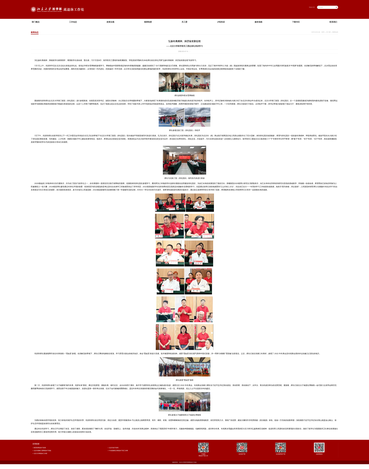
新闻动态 (335, 32)
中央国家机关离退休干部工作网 (118, 450)
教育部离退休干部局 (39, 447)
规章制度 (148, 22)
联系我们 (333, 22)
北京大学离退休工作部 (39, 453)
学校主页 (312, 7)
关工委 (184, 22)
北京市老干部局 (113, 447)
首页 (323, 32)
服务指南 (258, 22)
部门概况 (35, 22)
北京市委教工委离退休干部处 (41, 450)
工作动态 (73, 22)
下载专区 (296, 22)
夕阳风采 (221, 22)
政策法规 (110, 22)
